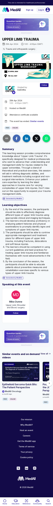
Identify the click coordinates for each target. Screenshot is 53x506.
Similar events (37, 121)
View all (45, 353)
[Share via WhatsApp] (46, 138)
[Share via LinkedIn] (26, 138)
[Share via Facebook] (16, 138)
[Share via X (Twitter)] (36, 138)
